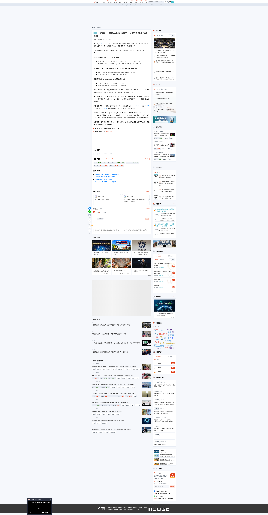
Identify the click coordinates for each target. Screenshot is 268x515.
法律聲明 (145, 507)
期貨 (135, 5)
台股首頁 (141, 159)
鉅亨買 (136, 2)
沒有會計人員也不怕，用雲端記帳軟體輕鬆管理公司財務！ (101, 271)
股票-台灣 (161, 275)
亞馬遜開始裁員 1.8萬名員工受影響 (103, 179)
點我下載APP (110, 131)
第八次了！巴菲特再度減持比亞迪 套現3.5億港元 (107, 230)
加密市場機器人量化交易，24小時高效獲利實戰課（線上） (167, 197)
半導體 (159, 372)
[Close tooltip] (101, 230)
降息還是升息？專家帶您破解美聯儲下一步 (107, 129)
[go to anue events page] (166, 2)
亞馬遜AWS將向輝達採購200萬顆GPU (141, 271)
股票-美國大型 (162, 267)
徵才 (136, 507)
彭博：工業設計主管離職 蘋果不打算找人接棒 (135, 230)
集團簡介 (115, 507)
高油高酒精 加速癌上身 (120, 270)
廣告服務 (120, 507)
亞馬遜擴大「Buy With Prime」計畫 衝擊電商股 (106, 174)
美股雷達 (99, 27)
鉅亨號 (141, 2)
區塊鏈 (139, 5)
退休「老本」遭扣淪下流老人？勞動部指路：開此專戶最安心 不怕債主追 (141, 253)
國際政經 (161, 152)
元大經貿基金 (157, 279)
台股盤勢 (161, 131)
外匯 (124, 2)
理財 (148, 5)
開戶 (173, 265)
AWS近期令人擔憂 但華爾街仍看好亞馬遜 (104, 177)
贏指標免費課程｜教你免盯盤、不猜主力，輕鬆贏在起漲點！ (167, 183)
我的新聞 (166, 5)
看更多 (147, 191)
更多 (173, 35)
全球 (127, 2)
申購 (173, 273)
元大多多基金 (157, 285)
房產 (144, 5)
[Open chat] (89, 230)
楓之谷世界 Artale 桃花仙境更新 (121, 253)
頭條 (95, 5)
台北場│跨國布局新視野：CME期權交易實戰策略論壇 (167, 190)
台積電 (159, 368)
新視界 (152, 5)
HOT (160, 176)
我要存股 (147, 159)
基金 (120, 2)
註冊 (173, 1)
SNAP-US (105, 108)
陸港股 (115, 2)
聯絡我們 (132, 507)
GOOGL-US (136, 106)
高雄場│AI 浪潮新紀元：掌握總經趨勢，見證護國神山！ (167, 176)
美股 (111, 2)
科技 (108, 5)
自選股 (172, 5)
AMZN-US (102, 44)
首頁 (100, 2)
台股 (108, 2)
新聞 (104, 2)
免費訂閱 (172, 486)
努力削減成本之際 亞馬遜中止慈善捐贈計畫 (105, 182)
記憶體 (159, 363)
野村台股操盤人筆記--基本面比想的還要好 (101, 253)
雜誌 (161, 5)
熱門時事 (118, 5)
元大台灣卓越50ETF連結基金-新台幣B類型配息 (162, 272)
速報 (123, 5)
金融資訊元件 (126, 507)
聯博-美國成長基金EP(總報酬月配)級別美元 (162, 264)
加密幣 (131, 2)
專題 (157, 5)
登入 (170, 1)
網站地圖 (140, 507)
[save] (89, 227)
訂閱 (146, 2)
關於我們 (110, 507)
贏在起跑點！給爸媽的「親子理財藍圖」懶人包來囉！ (113, 159)
